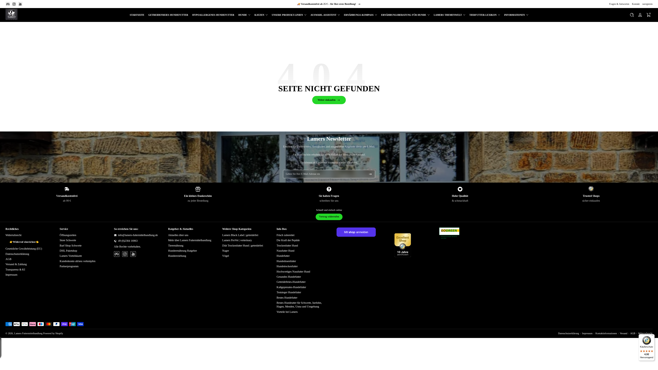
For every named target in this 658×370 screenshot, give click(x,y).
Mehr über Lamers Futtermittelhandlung (189, 240)
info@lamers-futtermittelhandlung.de (138, 235)
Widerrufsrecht (13, 235)
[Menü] (652, 336)
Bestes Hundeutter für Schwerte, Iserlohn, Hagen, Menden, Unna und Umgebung (299, 304)
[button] (632, 14)
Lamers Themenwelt (448, 15)
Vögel (225, 255)
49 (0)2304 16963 (128, 240)
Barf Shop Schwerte (71, 245)
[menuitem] (30, 235)
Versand (623, 333)
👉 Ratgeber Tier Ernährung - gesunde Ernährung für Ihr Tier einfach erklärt (327, 4)
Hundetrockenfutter (287, 266)
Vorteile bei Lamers (287, 311)
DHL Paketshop (68, 250)
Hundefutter (283, 255)
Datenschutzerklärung (17, 253)
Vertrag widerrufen (329, 216)
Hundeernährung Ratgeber (182, 250)
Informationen (514, 15)
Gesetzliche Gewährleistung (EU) (23, 248)
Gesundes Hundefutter (289, 276)
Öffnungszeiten (68, 235)
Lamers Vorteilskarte (71, 255)
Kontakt (636, 4)
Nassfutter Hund (285, 250)
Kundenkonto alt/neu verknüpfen (77, 261)
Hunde (242, 15)
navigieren (647, 4)
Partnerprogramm (69, 266)
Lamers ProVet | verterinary (237, 240)
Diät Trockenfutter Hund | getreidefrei (242, 245)
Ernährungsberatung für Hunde (403, 15)
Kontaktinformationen (606, 333)
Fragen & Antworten (619, 4)
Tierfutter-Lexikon (483, 15)
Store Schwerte (68, 240)
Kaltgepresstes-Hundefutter (291, 287)
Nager (225, 250)
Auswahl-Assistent (323, 15)
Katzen (259, 15)
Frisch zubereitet (285, 235)
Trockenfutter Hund (287, 245)
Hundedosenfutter (286, 261)
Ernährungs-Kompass (359, 15)
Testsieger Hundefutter (289, 292)
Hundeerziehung (177, 255)
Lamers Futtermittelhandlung (28, 333)
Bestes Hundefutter (287, 297)
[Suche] (632, 15)
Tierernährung (175, 245)
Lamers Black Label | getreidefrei (240, 235)
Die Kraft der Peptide (288, 240)
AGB (8, 259)
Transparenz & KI (15, 269)
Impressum (11, 274)
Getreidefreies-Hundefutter (291, 281)
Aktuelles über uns (178, 235)
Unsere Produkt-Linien (287, 15)
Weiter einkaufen (327, 100)
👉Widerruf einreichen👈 (24, 242)
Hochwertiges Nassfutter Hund (293, 271)
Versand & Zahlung (16, 264)
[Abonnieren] (370, 174)
